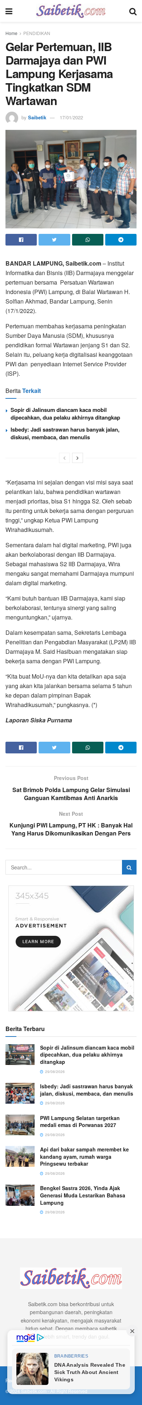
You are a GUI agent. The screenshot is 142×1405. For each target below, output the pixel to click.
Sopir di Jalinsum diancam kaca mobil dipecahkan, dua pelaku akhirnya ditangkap (65, 413)
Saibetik (37, 117)
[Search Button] (129, 867)
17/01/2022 (71, 117)
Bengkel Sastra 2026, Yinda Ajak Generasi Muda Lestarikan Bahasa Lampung (82, 1195)
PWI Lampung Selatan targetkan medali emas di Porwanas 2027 (80, 1121)
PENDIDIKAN (36, 33)
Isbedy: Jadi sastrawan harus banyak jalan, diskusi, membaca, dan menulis (65, 433)
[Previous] (64, 458)
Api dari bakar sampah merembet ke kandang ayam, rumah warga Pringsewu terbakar (84, 1156)
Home (11, 33)
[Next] (77, 458)
